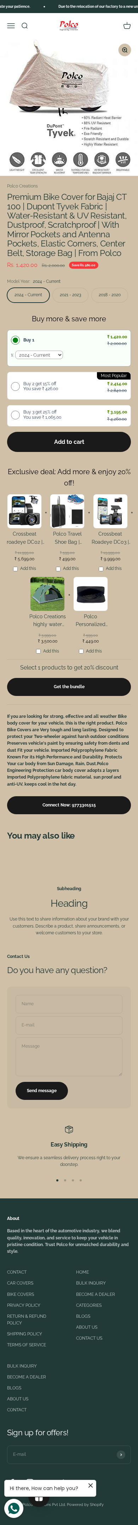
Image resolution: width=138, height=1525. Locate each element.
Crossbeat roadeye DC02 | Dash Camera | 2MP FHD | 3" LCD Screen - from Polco (24, 539)
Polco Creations (22, 186)
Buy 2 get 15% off (40, 386)
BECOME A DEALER (95, 1294)
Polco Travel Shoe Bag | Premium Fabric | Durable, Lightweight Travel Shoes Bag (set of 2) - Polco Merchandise (67, 539)
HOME (82, 1272)
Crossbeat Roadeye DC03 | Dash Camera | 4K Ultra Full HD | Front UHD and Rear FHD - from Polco (110, 539)
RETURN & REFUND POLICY (26, 1320)
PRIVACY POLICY (23, 1305)
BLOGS (83, 1316)
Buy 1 (28, 340)
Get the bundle (69, 686)
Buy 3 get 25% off (42, 414)
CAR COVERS (20, 1283)
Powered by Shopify (85, 1504)
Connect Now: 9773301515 (69, 805)
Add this (28, 568)
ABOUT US (86, 1327)
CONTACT (17, 1272)
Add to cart (69, 442)
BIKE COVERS (20, 1294)
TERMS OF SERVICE (26, 1344)
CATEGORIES (89, 1305)
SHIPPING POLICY (24, 1334)
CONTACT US (89, 1338)
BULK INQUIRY (91, 1283)
